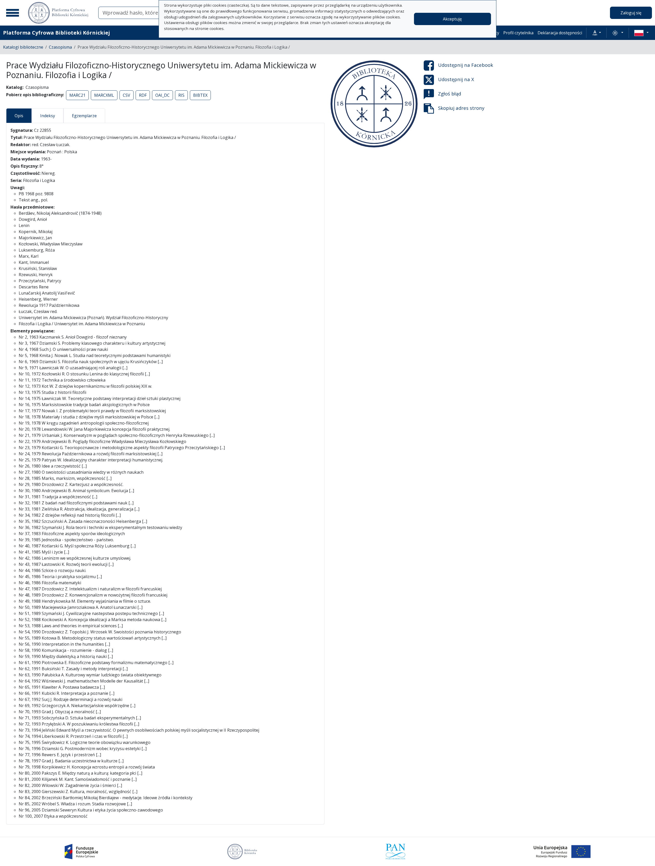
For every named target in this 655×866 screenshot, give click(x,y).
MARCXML (104, 95)
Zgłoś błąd (449, 93)
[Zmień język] (641, 33)
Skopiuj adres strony (461, 108)
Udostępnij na (465, 65)
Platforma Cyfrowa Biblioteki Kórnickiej (56, 32)
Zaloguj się (630, 13)
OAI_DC (162, 95)
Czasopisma (60, 47)
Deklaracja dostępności (560, 33)
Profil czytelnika (518, 33)
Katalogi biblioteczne (23, 47)
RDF (143, 95)
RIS (181, 95)
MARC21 (77, 95)
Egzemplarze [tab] (84, 115)
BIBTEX (200, 95)
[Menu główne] (12, 13)
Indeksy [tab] (47, 115)
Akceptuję (452, 19)
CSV (126, 95)
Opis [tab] (19, 115)
